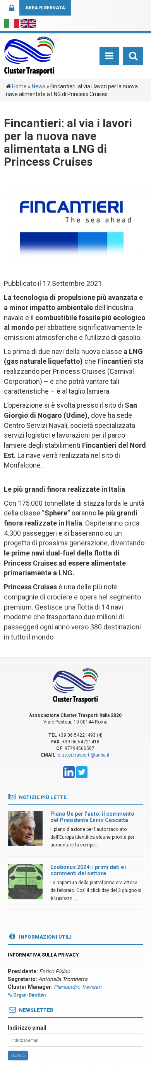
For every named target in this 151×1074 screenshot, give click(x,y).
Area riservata (45, 8)
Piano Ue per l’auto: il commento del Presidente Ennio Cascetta (92, 817)
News (38, 86)
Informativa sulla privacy (43, 955)
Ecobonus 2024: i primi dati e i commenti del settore (88, 870)
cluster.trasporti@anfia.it (84, 755)
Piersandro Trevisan (77, 987)
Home (19, 86)
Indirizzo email (27, 1028)
